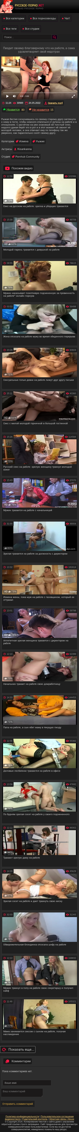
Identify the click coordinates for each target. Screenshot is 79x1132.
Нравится (13, 109)
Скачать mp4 (55, 103)
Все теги (11, 28)
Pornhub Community (27, 156)
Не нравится (40, 109)
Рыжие (40, 141)
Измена (23, 141)
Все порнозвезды (44, 18)
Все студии (32, 28)
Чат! (67, 18)
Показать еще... (21, 1049)
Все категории (15, 18)
